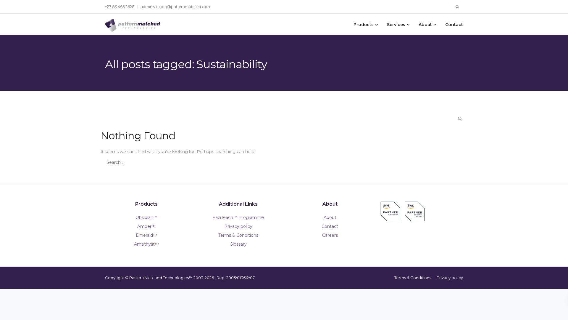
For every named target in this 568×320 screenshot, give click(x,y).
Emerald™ (146, 235)
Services (396, 24)
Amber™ (146, 226)
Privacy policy (238, 226)
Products (364, 24)
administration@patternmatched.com (175, 6)
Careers (330, 235)
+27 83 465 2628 (120, 6)
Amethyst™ (146, 244)
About (425, 24)
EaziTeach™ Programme (238, 217)
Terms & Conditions (238, 235)
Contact (454, 24)
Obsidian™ (146, 217)
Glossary (238, 244)
